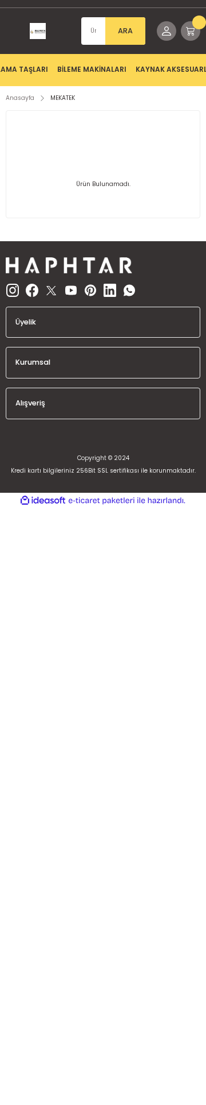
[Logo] (38, 31)
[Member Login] (166, 31)
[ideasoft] (43, 501)
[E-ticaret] (101, 500)
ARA (125, 31)
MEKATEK (62, 98)
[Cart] (190, 31)
